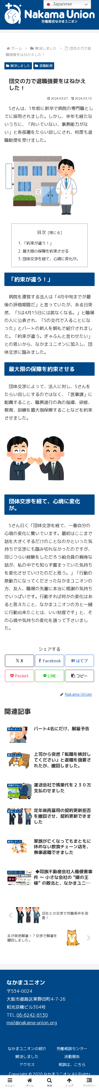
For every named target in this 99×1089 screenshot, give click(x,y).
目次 (41, 232)
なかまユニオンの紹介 (27, 1048)
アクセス (27, 1064)
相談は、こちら (72, 1064)
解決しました (20, 65)
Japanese (62, 4)
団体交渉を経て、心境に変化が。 (51, 259)
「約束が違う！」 (38, 243)
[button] (79, 676)
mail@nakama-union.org (32, 1023)
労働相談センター (72, 1048)
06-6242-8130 (32, 1015)
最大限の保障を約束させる (46, 251)
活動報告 (72, 1056)
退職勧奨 (46, 65)
